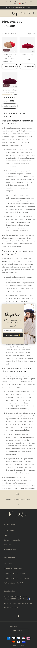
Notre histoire (9, 530)
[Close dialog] (33, 305)
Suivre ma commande (12, 540)
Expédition (8, 564)
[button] (2, 13)
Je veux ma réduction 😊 (13, 335)
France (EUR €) (17, 630)
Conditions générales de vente (15, 573)
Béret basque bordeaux (9, 90)
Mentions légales (10, 549)
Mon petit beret (20, 645)
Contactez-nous (9, 545)
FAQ (5, 535)
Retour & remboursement (13, 568)
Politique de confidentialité (14, 583)
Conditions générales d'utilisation (16, 578)
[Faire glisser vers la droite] (23, 504)
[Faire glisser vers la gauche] (14, 504)
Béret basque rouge (27, 54)
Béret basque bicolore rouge (9, 55)
